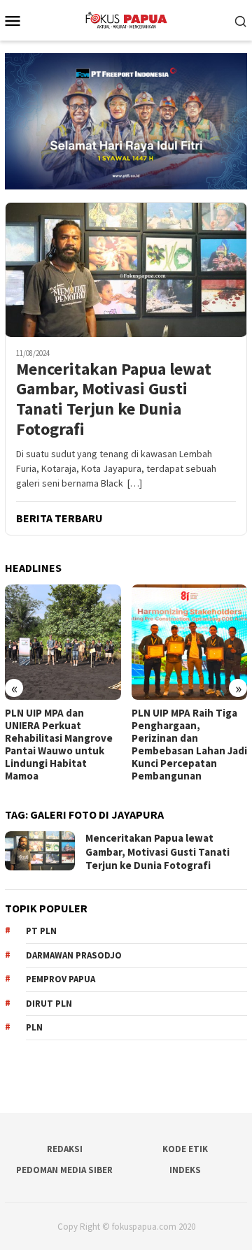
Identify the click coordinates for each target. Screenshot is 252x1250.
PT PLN (41, 931)
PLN (34, 1027)
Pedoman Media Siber (64, 1170)
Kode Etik (185, 1149)
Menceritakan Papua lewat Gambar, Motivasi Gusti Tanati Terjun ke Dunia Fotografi (113, 399)
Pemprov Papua (60, 979)
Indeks (185, 1170)
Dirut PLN (49, 1004)
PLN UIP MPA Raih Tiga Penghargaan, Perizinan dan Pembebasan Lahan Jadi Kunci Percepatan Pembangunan (189, 744)
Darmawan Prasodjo (74, 955)
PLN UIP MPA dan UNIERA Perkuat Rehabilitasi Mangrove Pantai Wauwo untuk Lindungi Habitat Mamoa (59, 744)
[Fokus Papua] (125, 19)
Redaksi (65, 1149)
